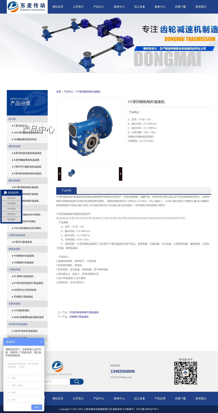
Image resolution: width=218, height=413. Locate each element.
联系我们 (201, 6)
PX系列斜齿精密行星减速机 (84, 312)
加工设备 (139, 6)
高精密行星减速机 (79, 316)
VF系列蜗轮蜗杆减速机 (88, 91)
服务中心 (160, 6)
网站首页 (57, 6)
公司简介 (78, 6)
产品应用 (160, 398)
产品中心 (98, 6)
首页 (58, 91)
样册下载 (180, 6)
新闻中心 (119, 6)
